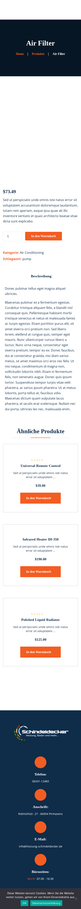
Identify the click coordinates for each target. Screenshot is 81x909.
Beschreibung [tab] (41, 276)
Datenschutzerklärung (46, 903)
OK (24, 903)
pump (26, 259)
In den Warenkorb (43, 236)
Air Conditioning (32, 252)
